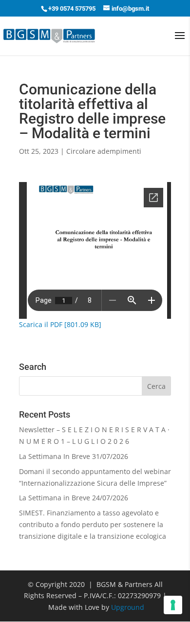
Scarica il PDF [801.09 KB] (60, 324)
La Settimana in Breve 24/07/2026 (73, 497)
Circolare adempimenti (103, 151)
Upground (127, 607)
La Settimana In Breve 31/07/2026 (73, 456)
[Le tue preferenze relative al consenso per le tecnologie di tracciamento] (173, 605)
